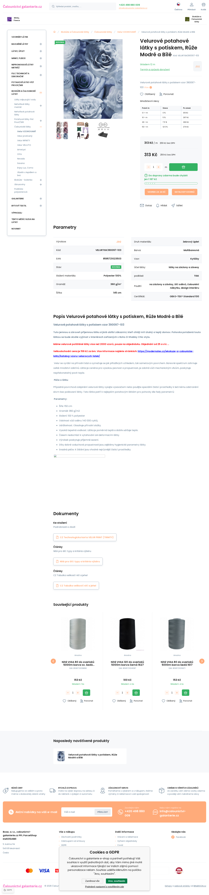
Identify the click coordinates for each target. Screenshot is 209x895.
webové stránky (182, 885)
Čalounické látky (103, 32)
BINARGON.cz (200, 885)
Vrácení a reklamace (127, 836)
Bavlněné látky (20, 44)
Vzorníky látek (20, 37)
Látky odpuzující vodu (25, 99)
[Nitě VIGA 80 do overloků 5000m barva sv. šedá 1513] (78, 634)
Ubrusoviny (19, 184)
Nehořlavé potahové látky (24, 113)
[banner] (22, 7)
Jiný (197, 66)
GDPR (63, 845)
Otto (19, 154)
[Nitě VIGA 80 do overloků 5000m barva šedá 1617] (177, 634)
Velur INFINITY (23, 140)
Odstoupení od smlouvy (73, 841)
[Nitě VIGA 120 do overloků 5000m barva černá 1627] (127, 634)
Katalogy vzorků (184, 192)
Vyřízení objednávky (127, 841)
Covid (120, 845)
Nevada (21, 158)
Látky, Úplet (18, 51)
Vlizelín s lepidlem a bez (26, 174)
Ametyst (21, 149)
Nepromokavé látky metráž (22, 66)
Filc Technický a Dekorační (20, 75)
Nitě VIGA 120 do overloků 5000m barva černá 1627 (127, 663)
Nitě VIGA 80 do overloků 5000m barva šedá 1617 (177, 663)
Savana (21, 163)
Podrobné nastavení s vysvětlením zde (104, 886)
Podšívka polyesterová (20, 190)
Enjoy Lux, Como (25, 167)
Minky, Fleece (18, 58)
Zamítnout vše (92, 881)
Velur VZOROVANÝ (126, 32)
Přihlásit (102, 812)
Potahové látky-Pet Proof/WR (23, 84)
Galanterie (18, 198)
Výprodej (17, 212)
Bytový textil (19, 205)
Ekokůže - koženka (23, 179)
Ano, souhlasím (116, 881)
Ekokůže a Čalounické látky (75, 32)
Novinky (16, 228)
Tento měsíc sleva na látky (23, 221)
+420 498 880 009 (129, 5)
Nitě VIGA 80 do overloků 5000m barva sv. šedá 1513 (78, 663)
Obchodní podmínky (71, 836)
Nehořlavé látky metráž (22, 106)
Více (146, 87)
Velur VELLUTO (24, 145)
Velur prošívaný (24, 136)
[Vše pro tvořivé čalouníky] (54, 32)
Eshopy (168, 885)
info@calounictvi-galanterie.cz (133, 8)
